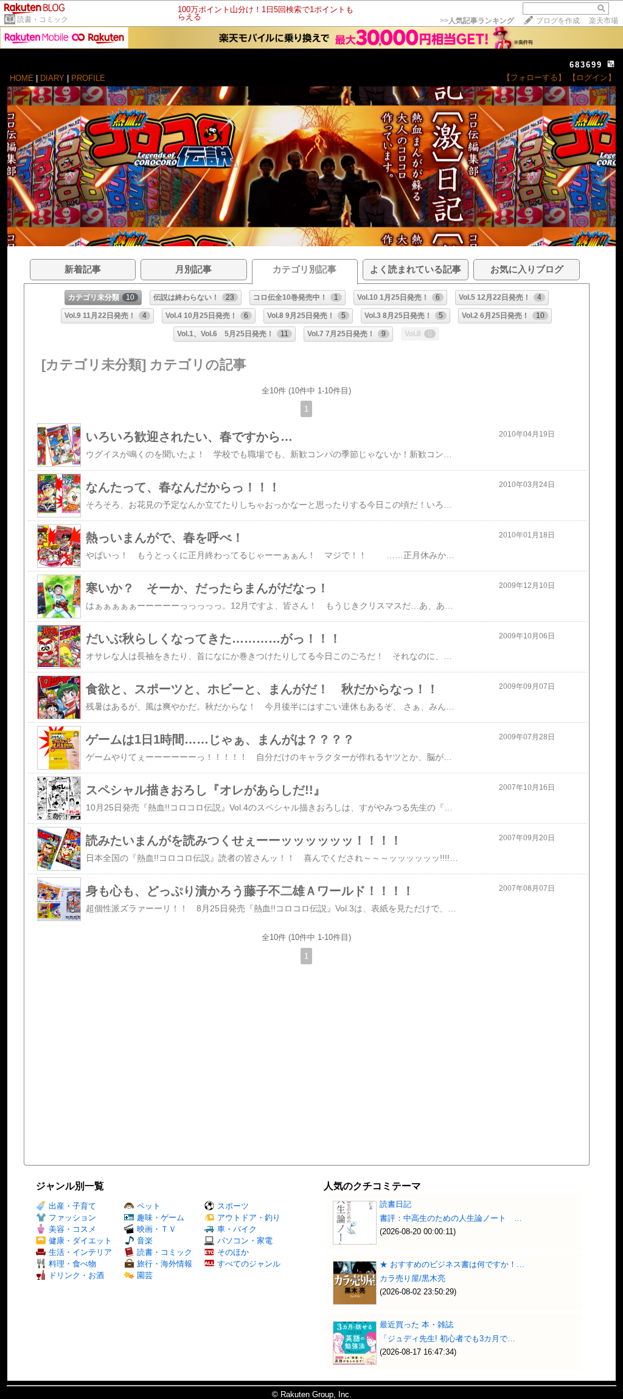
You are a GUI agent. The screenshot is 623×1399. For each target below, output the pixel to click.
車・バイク (237, 1229)
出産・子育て (72, 1206)
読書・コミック (42, 19)
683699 (585, 64)
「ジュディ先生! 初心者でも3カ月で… (447, 1338)
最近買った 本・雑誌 (416, 1324)
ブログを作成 (558, 20)
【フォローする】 (534, 77)
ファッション (72, 1217)
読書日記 (395, 1204)
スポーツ (233, 1206)
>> (477, 20)
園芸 (145, 1275)
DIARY (52, 78)
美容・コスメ (72, 1229)
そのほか (233, 1252)
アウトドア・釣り (248, 1217)
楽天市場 (603, 20)
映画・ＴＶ (156, 1229)
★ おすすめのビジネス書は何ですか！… (452, 1264)
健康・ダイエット (80, 1240)
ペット (149, 1206)
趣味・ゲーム (160, 1217)
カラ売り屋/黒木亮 (412, 1278)
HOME (21, 78)
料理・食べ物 (72, 1263)
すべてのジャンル (248, 1263)
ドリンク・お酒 (76, 1275)
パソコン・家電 (245, 1240)
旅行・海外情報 (164, 1263)
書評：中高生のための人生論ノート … (451, 1218)
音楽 (145, 1240)
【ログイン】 (592, 77)
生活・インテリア (80, 1252)
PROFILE (88, 78)
